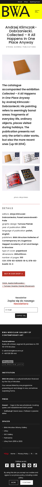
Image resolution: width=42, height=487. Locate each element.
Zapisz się (21, 315)
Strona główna (14, 47)
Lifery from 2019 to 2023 (13, 441)
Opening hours (35, 2)
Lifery (6, 431)
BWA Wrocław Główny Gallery (15, 427)
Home (13, 454)
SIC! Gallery (8, 434)
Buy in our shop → (13, 273)
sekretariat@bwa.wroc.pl (13, 351)
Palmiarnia (8, 438)
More (13, 482)
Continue (27, 482)
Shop (26, 2)
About (20, 2)
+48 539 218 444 (10, 353)
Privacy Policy (23, 454)
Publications (29, 47)
